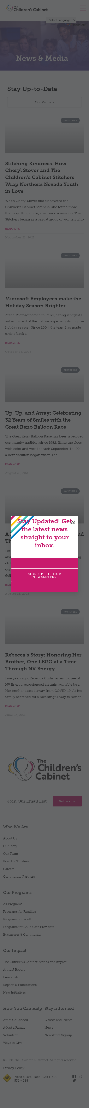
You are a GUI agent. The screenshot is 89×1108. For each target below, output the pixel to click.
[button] (72, 521)
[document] (44, 554)
